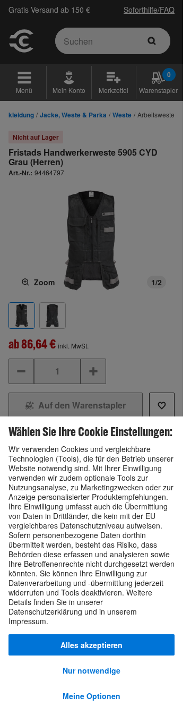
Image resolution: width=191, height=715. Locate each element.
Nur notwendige (91, 670)
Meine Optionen (91, 696)
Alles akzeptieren (91, 645)
